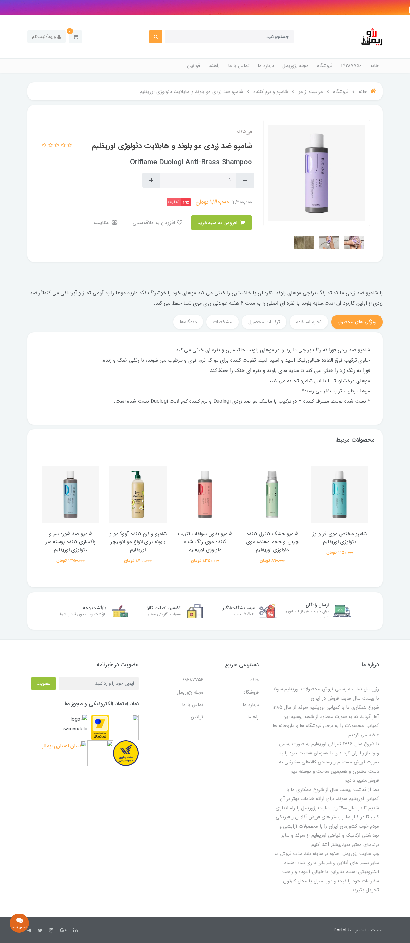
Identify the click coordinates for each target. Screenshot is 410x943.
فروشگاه (324, 66)
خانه (374, 66)
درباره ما (266, 66)
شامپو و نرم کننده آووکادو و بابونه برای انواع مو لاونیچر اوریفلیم (205, 542)
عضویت (44, 683)
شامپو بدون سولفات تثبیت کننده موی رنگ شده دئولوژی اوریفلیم (272, 542)
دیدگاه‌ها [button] (188, 322)
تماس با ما (239, 66)
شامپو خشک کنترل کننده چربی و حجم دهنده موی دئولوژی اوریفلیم (339, 542)
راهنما (214, 66)
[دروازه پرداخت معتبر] (100, 727)
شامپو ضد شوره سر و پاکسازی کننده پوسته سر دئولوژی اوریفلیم (138, 542)
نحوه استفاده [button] (309, 322)
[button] (75, 36)
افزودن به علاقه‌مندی (154, 223)
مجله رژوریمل (295, 66)
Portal (340, 930)
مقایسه (102, 223)
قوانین (193, 66)
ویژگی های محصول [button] (357, 322)
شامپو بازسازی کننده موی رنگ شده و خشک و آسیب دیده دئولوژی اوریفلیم (71, 542)
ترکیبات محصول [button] (264, 322)
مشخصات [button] (222, 322)
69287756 (351, 66)
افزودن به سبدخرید (218, 223)
